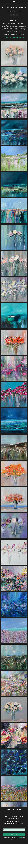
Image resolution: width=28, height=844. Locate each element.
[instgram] (14, 15)
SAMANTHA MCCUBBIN (14, 7)
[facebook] (11, 15)
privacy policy (19, 837)
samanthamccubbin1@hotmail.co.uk (14, 37)
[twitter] (16, 15)
